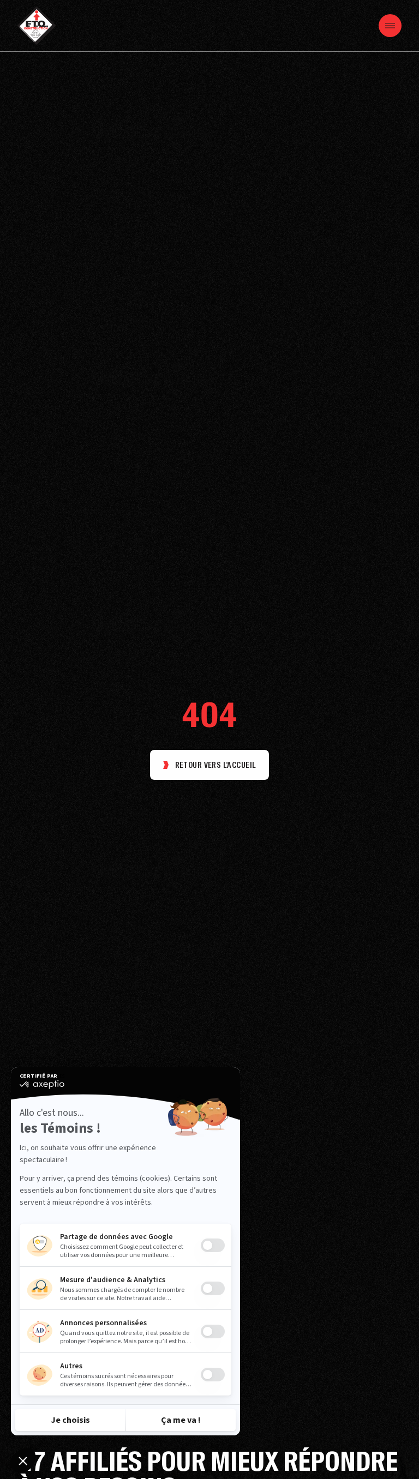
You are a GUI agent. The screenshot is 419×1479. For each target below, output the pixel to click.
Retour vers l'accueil (215, 765)
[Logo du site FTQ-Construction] (36, 26)
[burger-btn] (390, 25)
